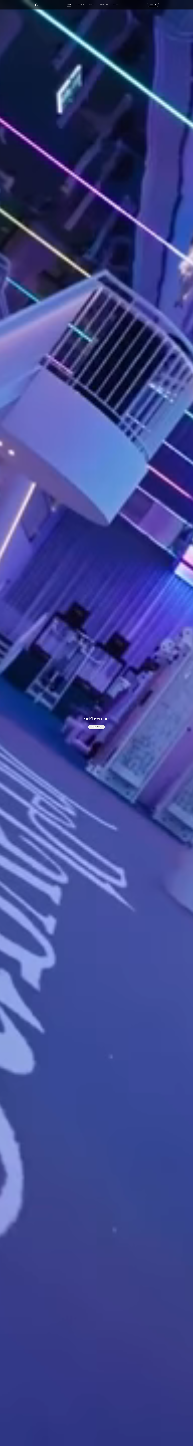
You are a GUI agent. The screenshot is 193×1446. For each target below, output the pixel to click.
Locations (80, 4)
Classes (92, 4)
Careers (116, 4)
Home (69, 4)
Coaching (104, 4)
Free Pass (153, 5)
